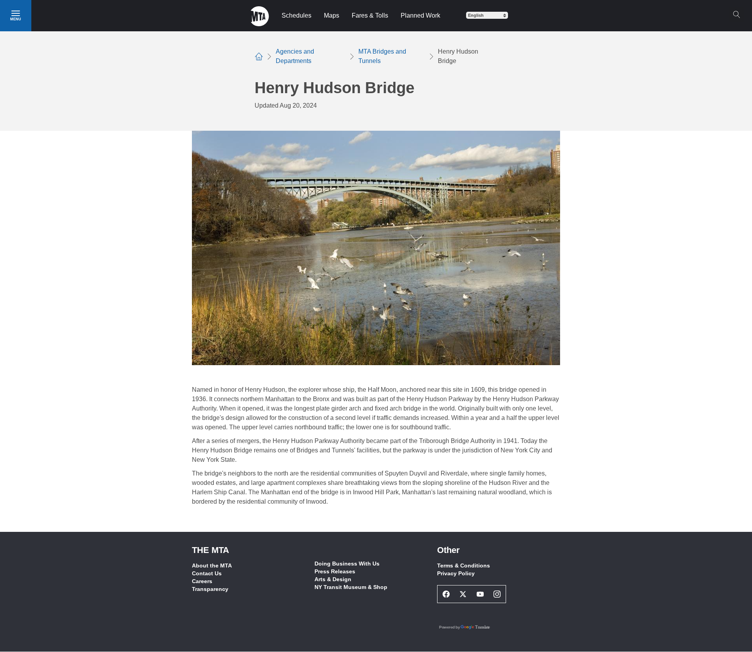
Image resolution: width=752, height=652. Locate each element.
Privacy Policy (456, 573)
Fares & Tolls (370, 15)
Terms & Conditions (463, 565)
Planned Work (420, 15)
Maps (331, 15)
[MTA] (259, 15)
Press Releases (335, 571)
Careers (202, 581)
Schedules (296, 15)
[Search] (736, 14)
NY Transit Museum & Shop (351, 587)
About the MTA (212, 565)
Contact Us (207, 573)
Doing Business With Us (347, 563)
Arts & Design (333, 579)
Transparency (210, 589)
